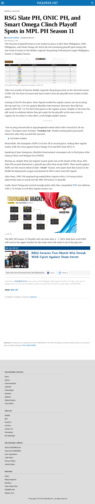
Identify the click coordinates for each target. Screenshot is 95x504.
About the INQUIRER (13, 451)
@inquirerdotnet (27, 38)
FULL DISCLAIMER (29, 345)
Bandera (8, 483)
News (7, 377)
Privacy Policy (10, 461)
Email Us (8, 422)
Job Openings (10, 435)
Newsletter (9, 432)
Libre (7, 476)
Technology (9, 390)
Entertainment (10, 383)
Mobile (7, 415)
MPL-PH (14, 290)
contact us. (33, 297)
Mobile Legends (12, 11)
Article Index (10, 464)
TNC (75, 185)
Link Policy (9, 457)
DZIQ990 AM (9, 489)
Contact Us (9, 429)
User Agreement (11, 454)
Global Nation (10, 400)
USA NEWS (9, 403)
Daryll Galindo (13, 38)
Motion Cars (9, 493)
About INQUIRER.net (13, 447)
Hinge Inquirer (10, 479)
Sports (7, 380)
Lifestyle (8, 387)
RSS (6, 419)
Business (8, 393)
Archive (8, 425)
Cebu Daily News (11, 486)
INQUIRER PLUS (21, 281)
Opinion (8, 397)
